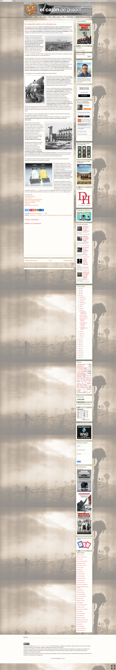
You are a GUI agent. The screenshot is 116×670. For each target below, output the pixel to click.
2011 (80, 357)
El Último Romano (81, 573)
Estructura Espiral (81, 576)
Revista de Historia (81, 613)
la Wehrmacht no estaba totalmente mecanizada (33, 52)
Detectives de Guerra (81, 565)
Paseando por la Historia (82, 609)
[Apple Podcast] (84, 157)
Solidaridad (80, 392)
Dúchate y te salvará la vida (86, 228)
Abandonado (80, 366)
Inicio (50, 260)
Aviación (40, 215)
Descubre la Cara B (81, 563)
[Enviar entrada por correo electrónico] (45, 213)
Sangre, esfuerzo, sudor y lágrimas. (83, 316)
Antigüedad (79, 367)
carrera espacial (59, 191)
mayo (81, 310)
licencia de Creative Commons (42, 646)
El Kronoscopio (80, 571)
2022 (80, 295)
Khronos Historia (80, 592)
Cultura (44, 215)
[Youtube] (84, 153)
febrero (81, 335)
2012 (80, 355)
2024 (80, 292)
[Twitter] (84, 149)
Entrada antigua (68, 260)
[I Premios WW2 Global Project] (84, 438)
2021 (80, 339)
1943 (54, 16)
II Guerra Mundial (68, 215)
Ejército (55, 215)
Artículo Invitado (88, 367)
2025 (80, 290)
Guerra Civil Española (81, 377)
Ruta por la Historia (81, 617)
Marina (78, 387)
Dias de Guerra (80, 567)
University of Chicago (30, 196)
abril (81, 331)
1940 (40, 16)
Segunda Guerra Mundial (82, 619)
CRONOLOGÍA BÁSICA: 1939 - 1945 (83, 16)
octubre (81, 300)
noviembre (82, 299)
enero (81, 336)
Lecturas (89, 385)
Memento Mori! (80, 598)
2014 (80, 352)
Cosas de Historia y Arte (82, 561)
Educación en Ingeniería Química (33, 200)
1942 (49, 16)
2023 (80, 293)
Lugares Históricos (84, 386)
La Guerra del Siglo (81, 594)
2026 (80, 288)
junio (81, 308)
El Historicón (79, 569)
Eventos (88, 376)
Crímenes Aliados (81, 369)
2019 (80, 342)
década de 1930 (28, 29)
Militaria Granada (80, 600)
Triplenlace (27, 203)
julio (81, 306)
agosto (81, 304)
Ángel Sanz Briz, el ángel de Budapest (83, 320)
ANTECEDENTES (28, 16)
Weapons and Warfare (30, 202)
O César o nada (80, 607)
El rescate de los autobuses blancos (86, 250)
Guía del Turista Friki (81, 578)
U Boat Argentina (80, 626)
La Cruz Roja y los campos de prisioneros (83, 324)
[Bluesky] (79, 157)
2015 (80, 350)
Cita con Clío (80, 559)
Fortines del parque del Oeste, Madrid (86, 238)
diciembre (82, 297)
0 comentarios (85, 234)
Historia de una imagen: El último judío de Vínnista (86, 274)
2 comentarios (85, 245)
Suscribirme (84, 95)
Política (88, 389)
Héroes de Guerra (81, 582)
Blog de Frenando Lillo (82, 556)
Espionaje (79, 376)
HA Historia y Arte (80, 580)
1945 (63, 16)
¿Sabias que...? (33, 215)
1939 (36, 16)
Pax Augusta (79, 611)
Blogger (63, 658)
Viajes (87, 392)
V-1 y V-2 (37, 190)
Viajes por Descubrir (81, 628)
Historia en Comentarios (82, 584)
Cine (88, 368)
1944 (59, 16)
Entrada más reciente (31, 260)
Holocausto (60, 215)
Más (88, 234)
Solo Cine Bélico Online (82, 621)
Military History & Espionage (31, 205)
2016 (80, 348)
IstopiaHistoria (80, 589)
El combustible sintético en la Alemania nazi (82, 312)
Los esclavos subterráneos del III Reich (83, 328)
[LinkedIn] (89, 153)
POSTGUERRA (70, 16)
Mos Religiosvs (80, 602)
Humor (82, 381)
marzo (81, 333)
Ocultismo (79, 389)
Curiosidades (49, 215)
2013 (80, 353)
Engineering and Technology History (33, 199)
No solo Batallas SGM (81, 604)
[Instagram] (89, 149)
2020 (80, 341)
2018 (80, 344)
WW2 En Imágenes (81, 630)
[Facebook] (79, 149)
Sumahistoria (80, 624)
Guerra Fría (80, 380)
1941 (45, 16)
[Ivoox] (89, 157)
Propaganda (85, 391)
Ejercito (79, 375)
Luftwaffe (41, 107)
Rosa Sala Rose (80, 615)
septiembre (82, 302)
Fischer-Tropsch (28, 197)
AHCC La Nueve (80, 554)
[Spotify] (79, 153)
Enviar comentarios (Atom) (52, 265)
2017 (80, 346)
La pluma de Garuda (81, 596)
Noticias (86, 387)
